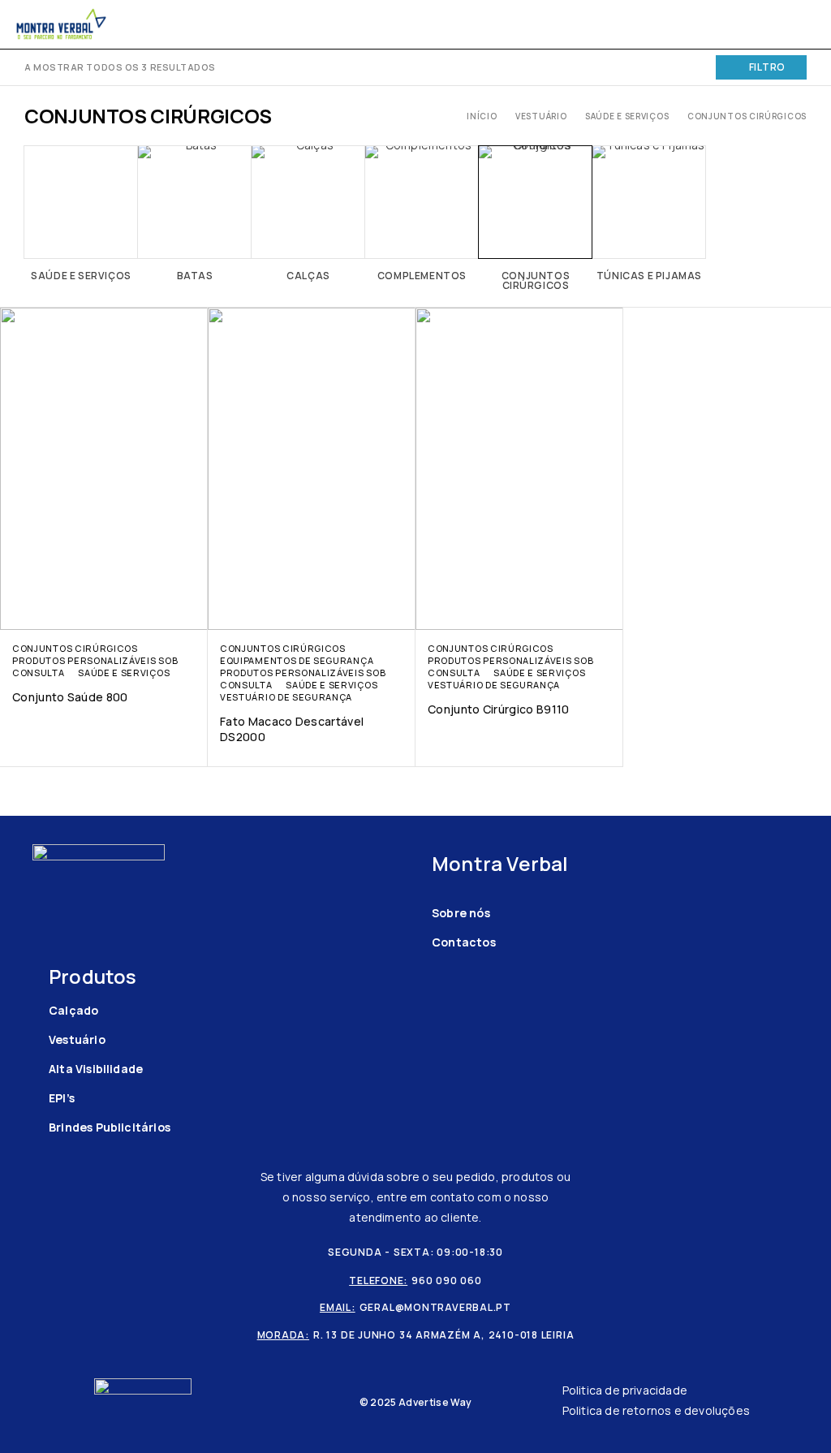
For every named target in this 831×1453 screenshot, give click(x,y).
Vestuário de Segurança (286, 697)
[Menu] (796, 24)
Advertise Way (434, 1402)
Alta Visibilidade (96, 1068)
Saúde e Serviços (627, 116)
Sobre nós (461, 913)
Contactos (464, 942)
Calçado (73, 1010)
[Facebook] (40, 944)
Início (482, 116)
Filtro (767, 67)
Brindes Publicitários (109, 1127)
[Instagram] (65, 944)
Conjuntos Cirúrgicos (75, 648)
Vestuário (540, 116)
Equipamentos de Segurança (296, 660)
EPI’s (62, 1098)
